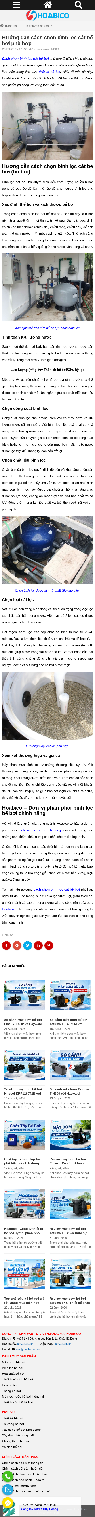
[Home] (47, 15)
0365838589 (25, 1344)
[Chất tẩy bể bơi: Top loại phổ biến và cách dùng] (24, 1134)
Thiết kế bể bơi (12, 1418)
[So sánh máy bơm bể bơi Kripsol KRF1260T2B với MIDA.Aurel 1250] (24, 1065)
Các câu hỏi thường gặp (19, 1485)
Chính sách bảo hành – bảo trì (23, 1480)
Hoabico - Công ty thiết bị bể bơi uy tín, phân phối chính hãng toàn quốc (23, 1233)
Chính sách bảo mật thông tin (22, 1463)
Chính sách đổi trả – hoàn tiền (23, 1468)
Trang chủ (11, 25)
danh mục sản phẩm (19, 1356)
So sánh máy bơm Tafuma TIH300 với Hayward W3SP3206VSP (69, 1093)
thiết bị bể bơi (49, 72)
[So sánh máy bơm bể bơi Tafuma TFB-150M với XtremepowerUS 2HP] (70, 995)
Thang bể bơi (11, 1391)
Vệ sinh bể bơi (12, 1446)
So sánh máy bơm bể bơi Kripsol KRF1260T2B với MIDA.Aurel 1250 (23, 1093)
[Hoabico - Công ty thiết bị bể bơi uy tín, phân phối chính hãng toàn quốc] (24, 1204)
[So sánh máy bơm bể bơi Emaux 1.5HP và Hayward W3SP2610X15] (24, 995)
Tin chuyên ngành (36, 25)
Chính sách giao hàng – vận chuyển (27, 1491)
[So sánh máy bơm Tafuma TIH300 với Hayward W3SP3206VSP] (70, 1065)
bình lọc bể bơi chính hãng (40, 830)
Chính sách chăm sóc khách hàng (25, 1474)
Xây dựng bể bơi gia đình (19, 1435)
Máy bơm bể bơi (13, 1362)
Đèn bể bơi (9, 1385)
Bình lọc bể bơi (12, 1368)
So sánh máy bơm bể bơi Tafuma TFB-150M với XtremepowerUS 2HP (68, 1024)
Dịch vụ (8, 1412)
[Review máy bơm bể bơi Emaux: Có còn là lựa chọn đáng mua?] (70, 1134)
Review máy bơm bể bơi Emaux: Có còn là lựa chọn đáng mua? (70, 1163)
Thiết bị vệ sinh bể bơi (17, 1379)
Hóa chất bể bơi (13, 1373)
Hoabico (8, 909)
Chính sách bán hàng (20, 1457)
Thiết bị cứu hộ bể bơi (17, 1402)
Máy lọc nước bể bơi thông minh (24, 1396)
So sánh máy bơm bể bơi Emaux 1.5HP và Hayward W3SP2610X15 (23, 1024)
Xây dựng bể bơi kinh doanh (22, 1429)
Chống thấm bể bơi (15, 1441)
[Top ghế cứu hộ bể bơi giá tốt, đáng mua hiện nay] (24, 1274)
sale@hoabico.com (27, 1349)
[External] (7, 1476)
